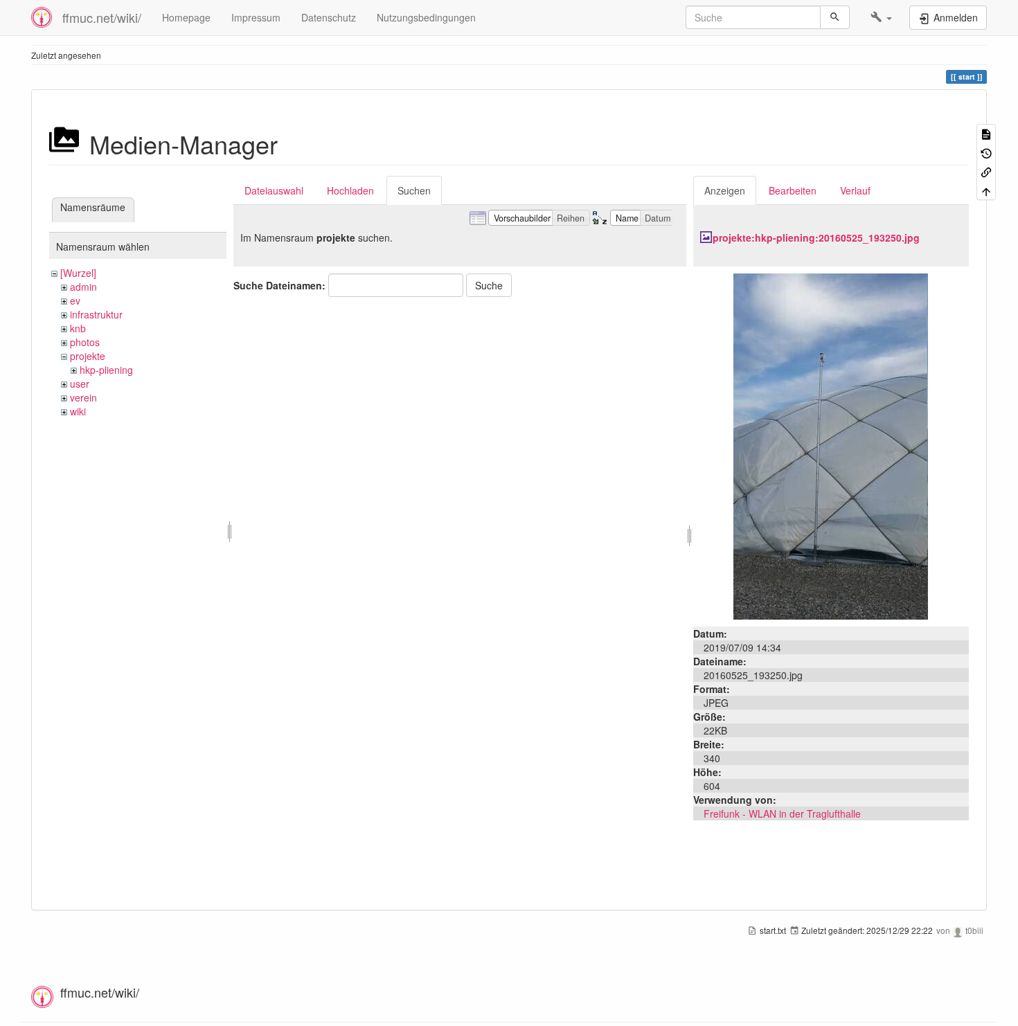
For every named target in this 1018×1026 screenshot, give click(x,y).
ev (75, 300)
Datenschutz (328, 17)
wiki (78, 411)
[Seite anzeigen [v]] (986, 133)
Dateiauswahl (273, 190)
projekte (87, 356)
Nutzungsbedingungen (426, 17)
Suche (489, 285)
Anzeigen (724, 190)
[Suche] (835, 17)
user (79, 383)
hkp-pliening (106, 370)
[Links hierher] (986, 171)
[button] (881, 17)
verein (83, 397)
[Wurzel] (78, 273)
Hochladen (350, 190)
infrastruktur (96, 314)
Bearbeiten (792, 190)
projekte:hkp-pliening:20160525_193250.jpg (816, 237)
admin (83, 287)
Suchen (414, 190)
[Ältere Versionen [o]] (986, 152)
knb (78, 328)
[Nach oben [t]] (986, 190)
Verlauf (855, 190)
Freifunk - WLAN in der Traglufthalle (782, 813)
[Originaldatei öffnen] (830, 445)
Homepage (186, 17)
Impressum (255, 17)
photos (85, 342)
